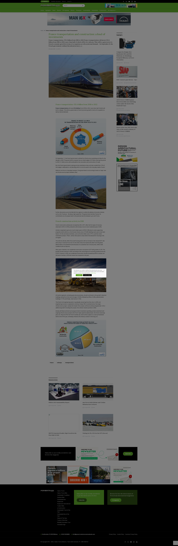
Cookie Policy (93, 273)
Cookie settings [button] (87, 275)
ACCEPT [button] (79, 275)
